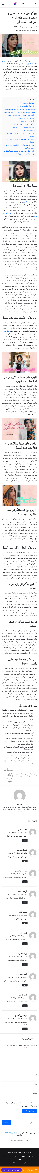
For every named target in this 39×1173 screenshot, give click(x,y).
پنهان (28, 99)
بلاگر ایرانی (28, 202)
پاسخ (25, 840)
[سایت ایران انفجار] (19, 4)
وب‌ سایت (34, 1093)
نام (35, 1075)
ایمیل (35, 1084)
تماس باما (16, 1162)
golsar (19, 804)
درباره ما (23, 1162)
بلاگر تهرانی (6, 331)
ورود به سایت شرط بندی (11, 1170)
